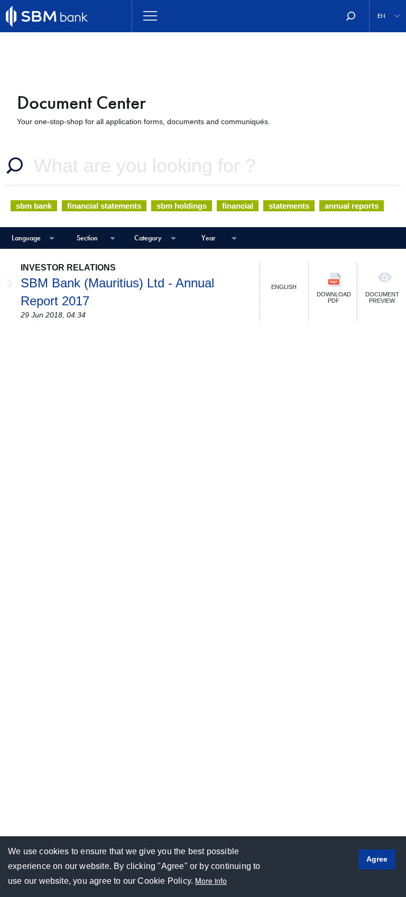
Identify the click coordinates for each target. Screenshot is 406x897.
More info (211, 880)
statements (289, 205)
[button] (388, 16)
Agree (376, 859)
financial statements (104, 205)
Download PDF (334, 297)
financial (237, 205)
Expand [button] (6, 267)
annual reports (352, 205)
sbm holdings (181, 205)
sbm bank (34, 205)
